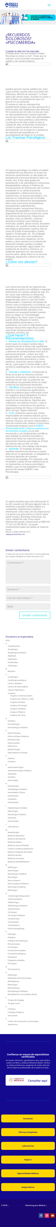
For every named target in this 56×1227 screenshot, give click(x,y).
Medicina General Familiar (18, 845)
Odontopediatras (15, 899)
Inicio (8, 640)
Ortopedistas (13, 922)
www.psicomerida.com (15, 534)
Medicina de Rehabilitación (19, 862)
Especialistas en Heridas (17, 752)
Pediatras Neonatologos (18, 940)
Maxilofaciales (13, 832)
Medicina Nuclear (15, 855)
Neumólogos (13, 870)
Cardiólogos (13, 677)
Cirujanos (12, 693)
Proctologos (13, 947)
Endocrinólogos (14, 733)
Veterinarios (13, 1024)
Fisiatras (11, 758)
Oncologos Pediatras (16, 915)
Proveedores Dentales (17, 950)
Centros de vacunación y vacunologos (23, 1021)
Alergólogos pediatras (17, 652)
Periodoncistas (14, 944)
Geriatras (11, 777)
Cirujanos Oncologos (18, 705)
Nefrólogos (12, 867)
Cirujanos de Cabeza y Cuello (22, 699)
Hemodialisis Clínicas (16, 792)
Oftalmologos (13, 902)
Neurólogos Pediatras (17, 887)
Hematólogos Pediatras (17, 789)
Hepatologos (13, 796)
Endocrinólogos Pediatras (18, 736)
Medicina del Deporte (16, 839)
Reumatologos (14, 988)
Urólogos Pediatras (16, 1012)
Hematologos (13, 786)
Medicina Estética (15, 842)
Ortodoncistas (14, 918)
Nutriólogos (13, 890)
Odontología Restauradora (19, 896)
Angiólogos (12, 659)
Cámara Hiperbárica (16, 690)
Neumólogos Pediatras (17, 874)
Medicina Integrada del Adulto (20, 852)
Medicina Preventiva (16, 858)
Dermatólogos (14, 724)
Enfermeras (12, 746)
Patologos (12, 934)
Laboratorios (13, 826)
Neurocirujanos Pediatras (18, 883)
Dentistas (11, 721)
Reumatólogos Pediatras (18, 991)
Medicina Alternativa (16, 835)
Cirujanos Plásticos (17, 712)
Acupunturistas (14, 646)
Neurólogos (13, 877)
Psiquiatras (12, 957)
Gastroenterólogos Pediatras (20, 770)
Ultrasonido (13, 1015)
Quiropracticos (14, 969)
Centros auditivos (15, 683)
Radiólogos (12, 975)
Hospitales (12, 799)
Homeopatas (13, 802)
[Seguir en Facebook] (41, 1215)
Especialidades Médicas (28, 1173)
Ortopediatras (14, 925)
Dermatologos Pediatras (18, 727)
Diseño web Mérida (17, 1205)
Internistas (12, 818)
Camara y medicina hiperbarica (20, 848)
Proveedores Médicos (17, 954)
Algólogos (12, 656)
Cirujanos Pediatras (18, 709)
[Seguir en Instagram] (47, 1215)
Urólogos (12, 1009)
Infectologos (13, 811)
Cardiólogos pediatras (17, 680)
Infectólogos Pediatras (17, 814)
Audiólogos (12, 665)
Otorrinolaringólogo (16, 928)
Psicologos (12, 963)
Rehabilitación (13, 981)
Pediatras (12, 937)
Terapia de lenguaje (16, 1000)
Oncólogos (12, 912)
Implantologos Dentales (17, 808)
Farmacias (28, 1118)
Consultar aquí (37, 1080)
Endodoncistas (14, 739)
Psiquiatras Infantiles (16, 960)
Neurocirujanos (14, 880)
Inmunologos (13, 821)
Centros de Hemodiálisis (18, 686)
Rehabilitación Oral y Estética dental (22, 994)
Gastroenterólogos (15, 767)
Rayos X (28, 1159)
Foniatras (11, 761)
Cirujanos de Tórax (17, 715)
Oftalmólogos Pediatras (17, 905)
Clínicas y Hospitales (28, 1132)
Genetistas (12, 774)
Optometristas (14, 909)
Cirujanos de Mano (17, 702)
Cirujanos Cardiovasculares (21, 695)
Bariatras (11, 671)
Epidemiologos (14, 749)
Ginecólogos (13, 780)
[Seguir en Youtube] (52, 1215)
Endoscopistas (14, 743)
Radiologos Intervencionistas (19, 978)
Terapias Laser (14, 1003)
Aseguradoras (28, 1187)
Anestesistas (13, 662)
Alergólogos (13, 649)
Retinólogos (13, 984)
